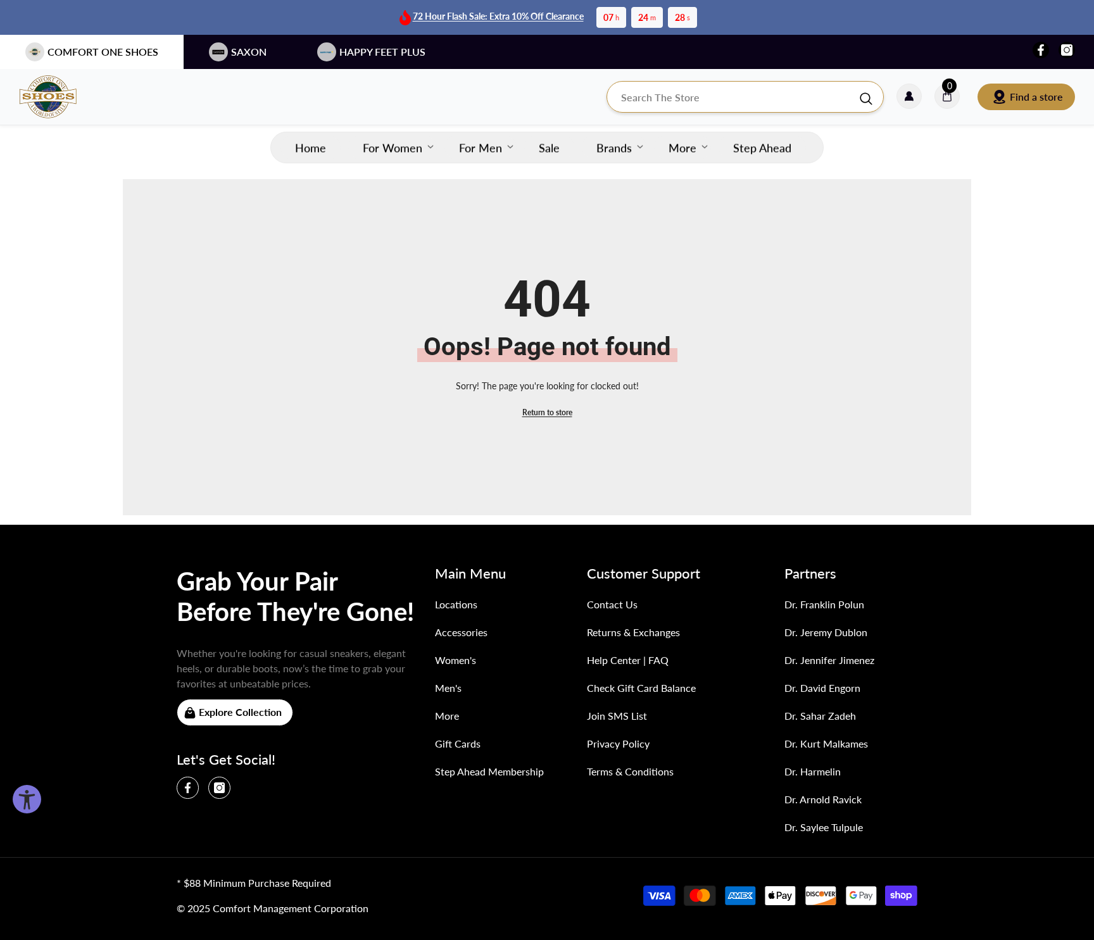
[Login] (909, 97)
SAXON (249, 52)
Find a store (1036, 97)
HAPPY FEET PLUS (382, 52)
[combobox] (732, 97)
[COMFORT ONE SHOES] (60, 96)
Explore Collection (240, 712)
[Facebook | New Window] (1041, 50)
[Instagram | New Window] (1067, 50)
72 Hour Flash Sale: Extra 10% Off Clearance (498, 16)
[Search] (745, 97)
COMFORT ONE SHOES (102, 52)
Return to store (547, 412)
